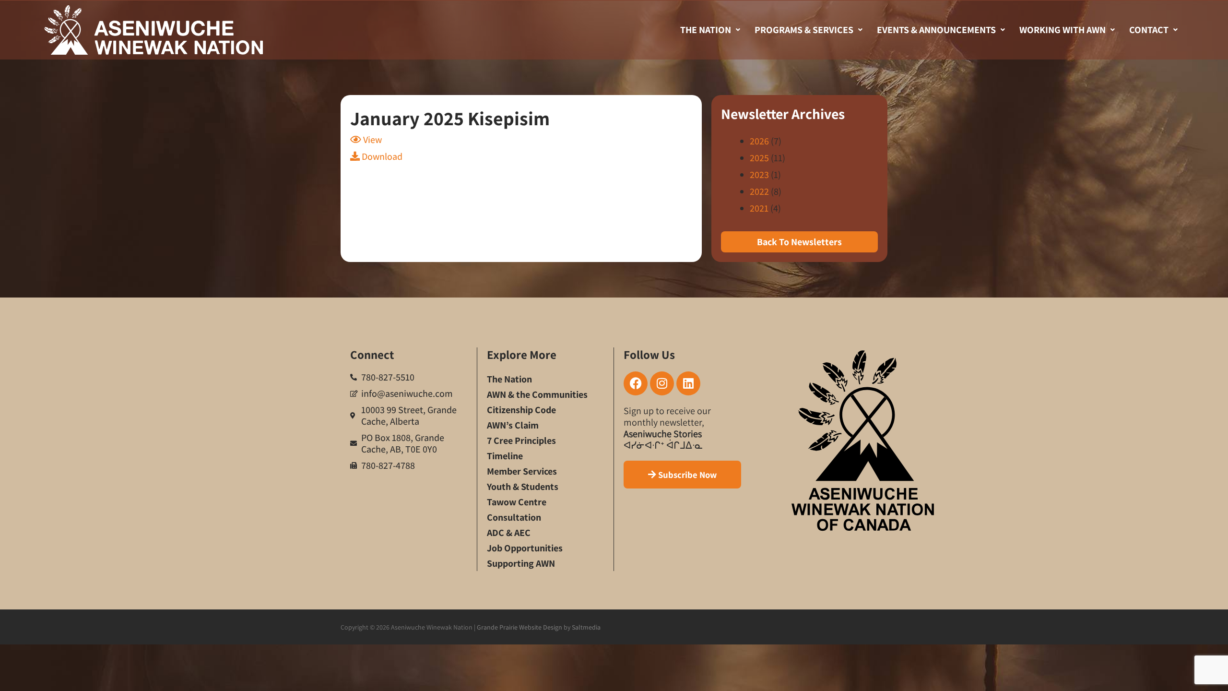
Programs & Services (804, 30)
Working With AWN (1062, 30)
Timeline (505, 456)
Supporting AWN (521, 563)
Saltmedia (586, 627)
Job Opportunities (525, 548)
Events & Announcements (936, 30)
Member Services (522, 471)
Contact (1149, 30)
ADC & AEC (509, 532)
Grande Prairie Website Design (519, 627)
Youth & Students (522, 486)
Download (381, 156)
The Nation (705, 30)
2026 (759, 141)
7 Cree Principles (521, 440)
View (371, 139)
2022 (759, 191)
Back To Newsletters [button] (799, 242)
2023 (759, 174)
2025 (759, 158)
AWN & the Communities (537, 394)
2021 (759, 208)
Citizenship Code (521, 410)
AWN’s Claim (513, 425)
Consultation (514, 517)
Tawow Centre (516, 502)
